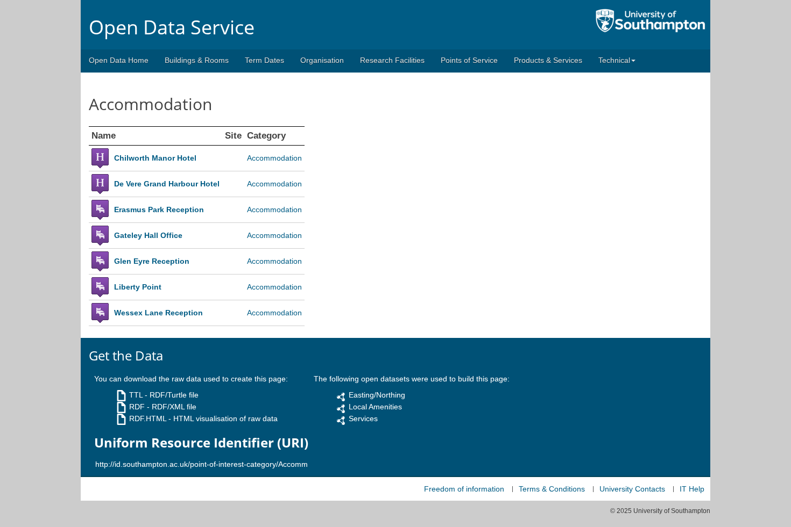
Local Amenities (375, 406)
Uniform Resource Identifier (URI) (201, 443)
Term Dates (264, 60)
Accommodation (274, 158)
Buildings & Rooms (197, 60)
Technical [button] (614, 60)
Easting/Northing (377, 395)
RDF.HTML (147, 418)
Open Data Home (119, 60)
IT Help (692, 489)
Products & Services (548, 60)
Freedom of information (464, 489)
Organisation (322, 60)
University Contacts (632, 489)
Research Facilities (392, 60)
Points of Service (469, 60)
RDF (137, 406)
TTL (136, 395)
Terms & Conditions (552, 489)
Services (363, 418)
